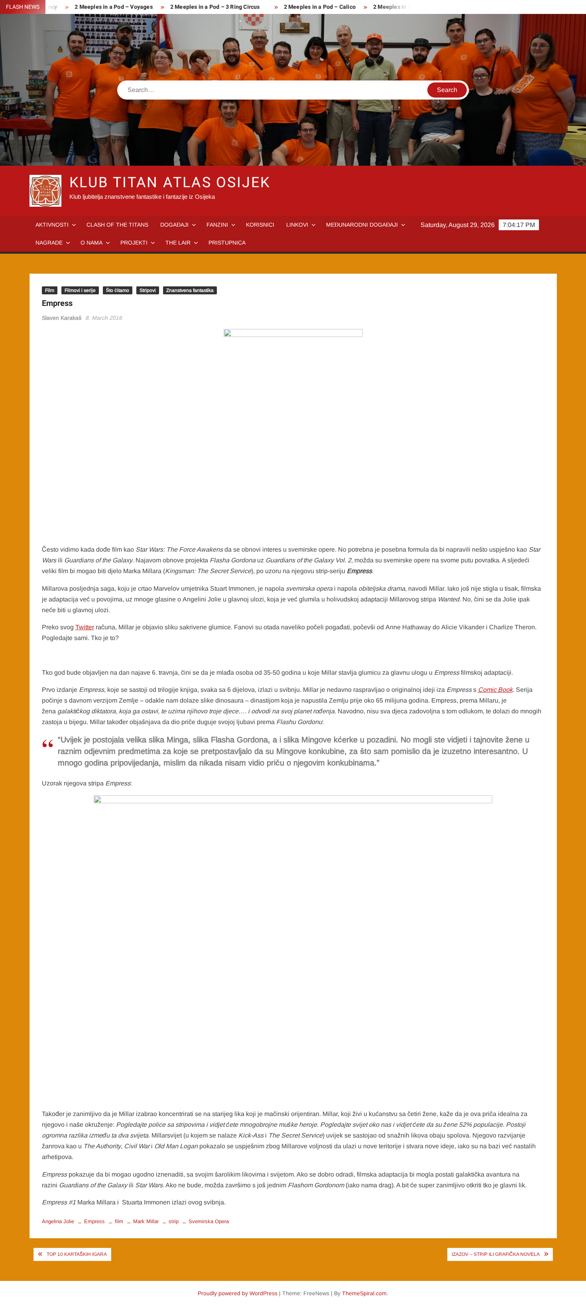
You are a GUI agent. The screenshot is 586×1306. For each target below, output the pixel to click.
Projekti (133, 242)
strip (174, 1221)
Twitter (84, 627)
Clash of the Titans (117, 224)
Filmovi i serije (80, 290)
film (119, 1221)
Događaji (174, 224)
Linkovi (297, 224)
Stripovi (148, 290)
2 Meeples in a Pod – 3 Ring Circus (195, 7)
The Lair (178, 242)
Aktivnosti (52, 224)
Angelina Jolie (58, 1221)
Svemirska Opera (209, 1221)
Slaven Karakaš (62, 318)
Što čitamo (117, 290)
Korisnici (260, 224)
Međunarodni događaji (362, 224)
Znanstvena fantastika (190, 290)
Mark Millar (146, 1221)
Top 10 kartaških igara (77, 1254)
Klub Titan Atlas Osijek (170, 182)
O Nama (91, 242)
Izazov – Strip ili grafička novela (496, 1254)
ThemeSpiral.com (364, 1293)
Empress (94, 1221)
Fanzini (217, 224)
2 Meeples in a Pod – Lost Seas (394, 7)
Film (49, 290)
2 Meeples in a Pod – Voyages (94, 7)
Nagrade (49, 242)
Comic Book (495, 689)
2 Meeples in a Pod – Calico (300, 7)
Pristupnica (227, 242)
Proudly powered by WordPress (237, 1293)
